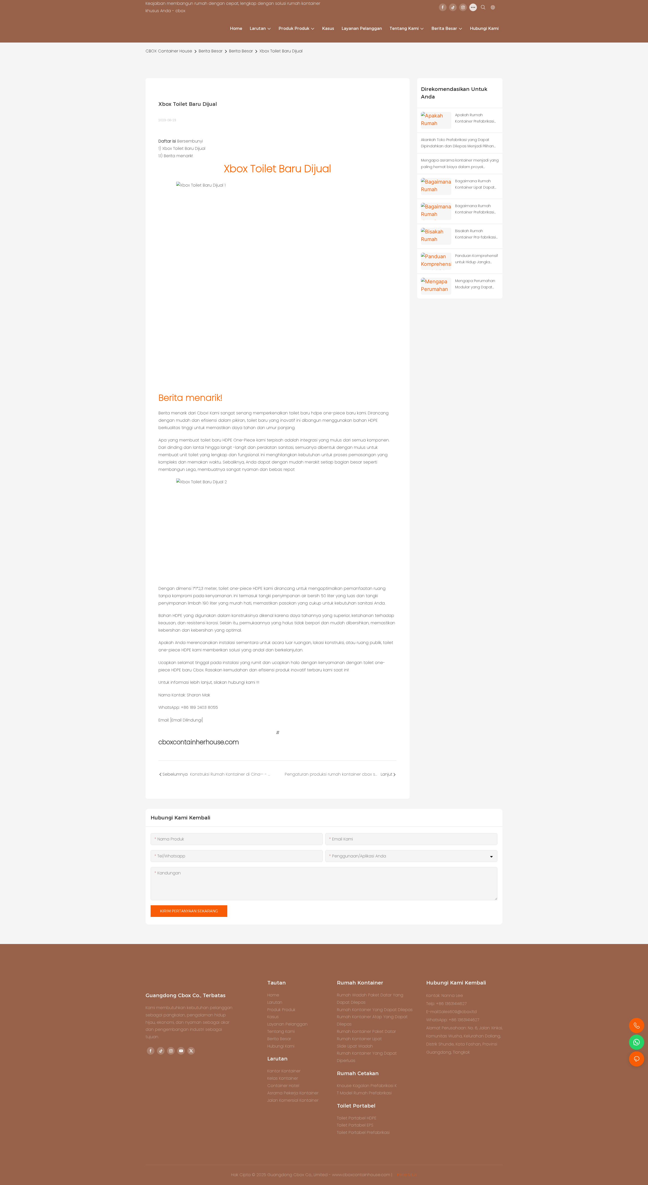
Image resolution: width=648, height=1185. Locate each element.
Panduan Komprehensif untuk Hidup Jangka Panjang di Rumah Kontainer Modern (476, 259)
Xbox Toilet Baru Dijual (280, 51)
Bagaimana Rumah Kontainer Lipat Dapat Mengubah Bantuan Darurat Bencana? (475, 184)
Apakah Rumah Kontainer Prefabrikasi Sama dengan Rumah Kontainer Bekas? (475, 118)
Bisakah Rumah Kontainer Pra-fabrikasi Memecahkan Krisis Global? (475, 234)
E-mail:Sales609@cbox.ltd (451, 1012)
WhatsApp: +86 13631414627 (452, 1020)
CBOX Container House (169, 51)
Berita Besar (210, 51)
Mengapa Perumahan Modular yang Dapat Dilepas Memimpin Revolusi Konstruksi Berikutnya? (475, 284)
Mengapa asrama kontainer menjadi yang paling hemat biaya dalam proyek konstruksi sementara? (460, 164)
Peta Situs (406, 1175)
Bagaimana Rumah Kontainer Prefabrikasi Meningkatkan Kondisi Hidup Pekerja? (474, 209)
